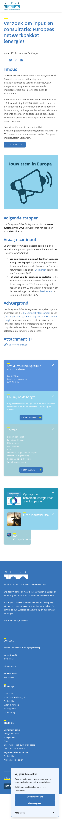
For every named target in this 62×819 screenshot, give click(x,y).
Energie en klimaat (15, 440)
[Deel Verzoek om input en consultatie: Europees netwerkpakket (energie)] (6, 60)
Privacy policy (9, 708)
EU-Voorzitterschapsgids (14, 697)
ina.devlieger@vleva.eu (17, 379)
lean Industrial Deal (15, 316)
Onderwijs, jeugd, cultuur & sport (22, 452)
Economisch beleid (15, 437)
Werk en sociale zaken (13, 760)
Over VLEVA (9, 693)
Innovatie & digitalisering (18, 455)
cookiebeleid (31, 787)
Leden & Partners (11, 705)
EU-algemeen (13, 443)
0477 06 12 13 (13, 382)
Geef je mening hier (14, 144)
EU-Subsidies (13, 446)
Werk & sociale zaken (16, 462)
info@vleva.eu (10, 666)
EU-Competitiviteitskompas (36, 312)
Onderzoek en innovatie (14, 748)
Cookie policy (9, 712)
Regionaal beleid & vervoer (19, 459)
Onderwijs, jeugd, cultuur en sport (19, 745)
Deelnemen (40, 269)
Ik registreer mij (29, 417)
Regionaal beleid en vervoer (16, 752)
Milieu (9, 449)
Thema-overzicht (29, 470)
